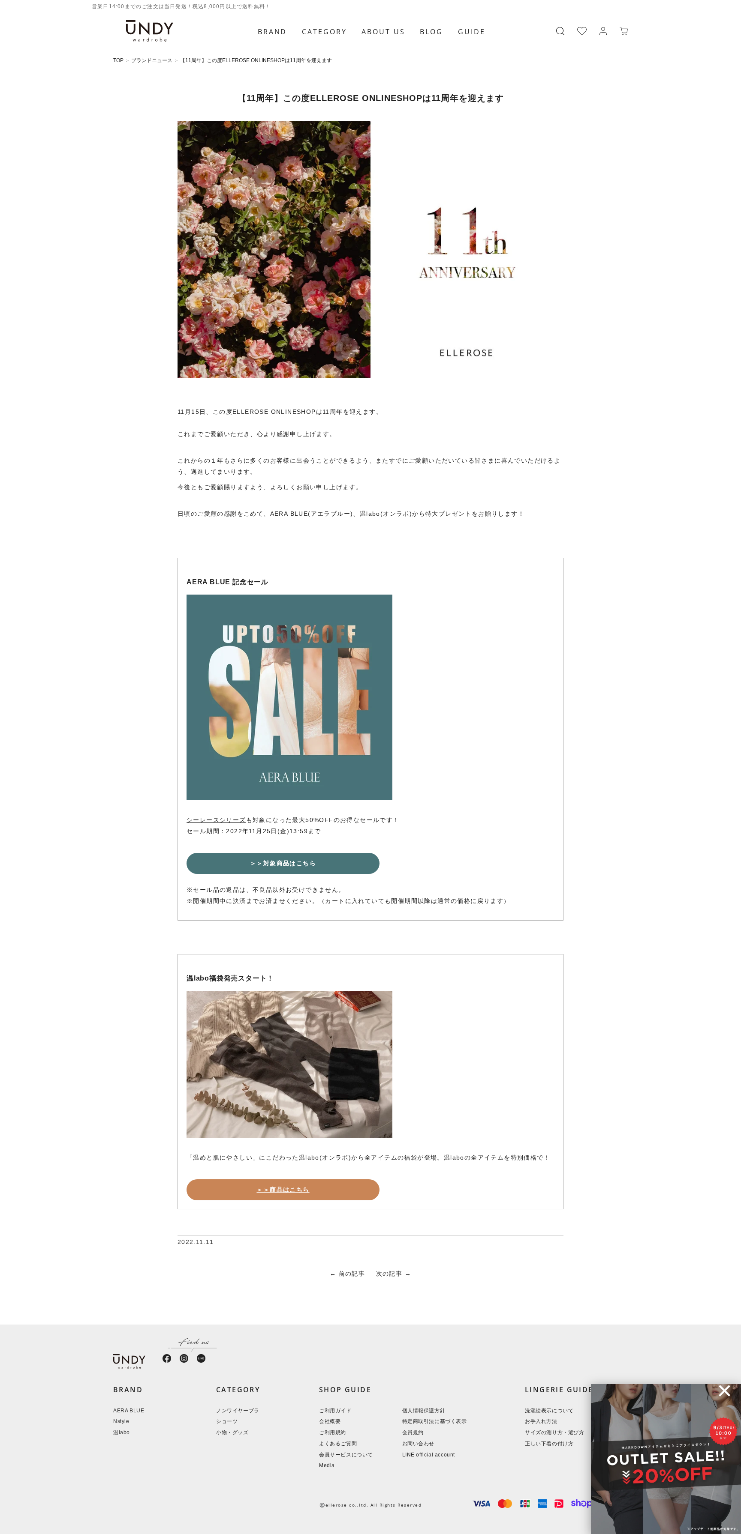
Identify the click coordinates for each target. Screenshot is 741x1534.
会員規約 (413, 1432)
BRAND (272, 31)
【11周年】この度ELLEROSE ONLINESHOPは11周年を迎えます (256, 60)
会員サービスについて (346, 1455)
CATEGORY (324, 31)
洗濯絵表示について (549, 1411)
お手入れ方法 (541, 1421)
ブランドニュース (151, 60)
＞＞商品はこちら (282, 1190)
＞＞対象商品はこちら (283, 863)
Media (327, 1465)
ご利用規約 (332, 1432)
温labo (121, 1432)
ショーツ (227, 1421)
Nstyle (121, 1421)
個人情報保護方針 (424, 1411)
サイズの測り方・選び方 (554, 1432)
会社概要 (329, 1421)
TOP (118, 60)
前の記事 (352, 1274)
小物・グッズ (232, 1432)
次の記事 (389, 1274)
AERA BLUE (128, 1411)
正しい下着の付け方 (549, 1444)
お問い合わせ (418, 1444)
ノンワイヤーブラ (237, 1411)
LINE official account (428, 1455)
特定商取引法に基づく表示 (434, 1421)
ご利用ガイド (335, 1411)
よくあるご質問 (338, 1444)
